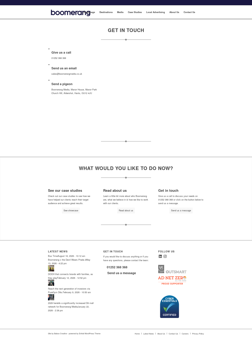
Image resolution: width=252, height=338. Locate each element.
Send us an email (64, 68)
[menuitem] (89, 12)
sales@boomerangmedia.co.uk (66, 73)
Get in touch (168, 190)
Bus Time (53, 256)
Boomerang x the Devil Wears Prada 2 (67, 259)
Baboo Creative (60, 333)
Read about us (115, 190)
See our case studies (65, 190)
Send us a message (121, 273)
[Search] (200, 12)
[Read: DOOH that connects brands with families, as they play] (51, 270)
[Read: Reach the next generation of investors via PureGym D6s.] (51, 284)
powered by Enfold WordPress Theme (84, 333)
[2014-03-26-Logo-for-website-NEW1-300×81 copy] (73, 12)
